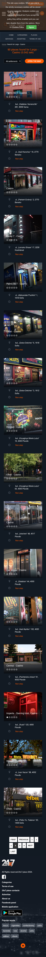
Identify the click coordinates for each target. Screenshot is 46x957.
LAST (13, 851)
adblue (6, 936)
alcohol (23, 930)
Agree (31, 27)
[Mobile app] (12, 912)
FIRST (13, 839)
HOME (11, 35)
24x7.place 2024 (25, 871)
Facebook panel (9, 902)
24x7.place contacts (10, 890)
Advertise (6, 894)
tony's (5, 925)
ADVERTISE (21, 39)
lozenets (6, 930)
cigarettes (16, 925)
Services (9, 39)
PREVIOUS (23, 839)
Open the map (34, 61)
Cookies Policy (18, 27)
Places (34, 35)
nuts (15, 930)
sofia (40, 925)
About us (6, 898)
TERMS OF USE (35, 39)
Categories (7, 882)
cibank (15, 936)
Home (4, 44)
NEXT (30, 845)
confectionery (28, 925)
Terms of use (7, 886)
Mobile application (10, 906)
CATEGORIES (22, 35)
